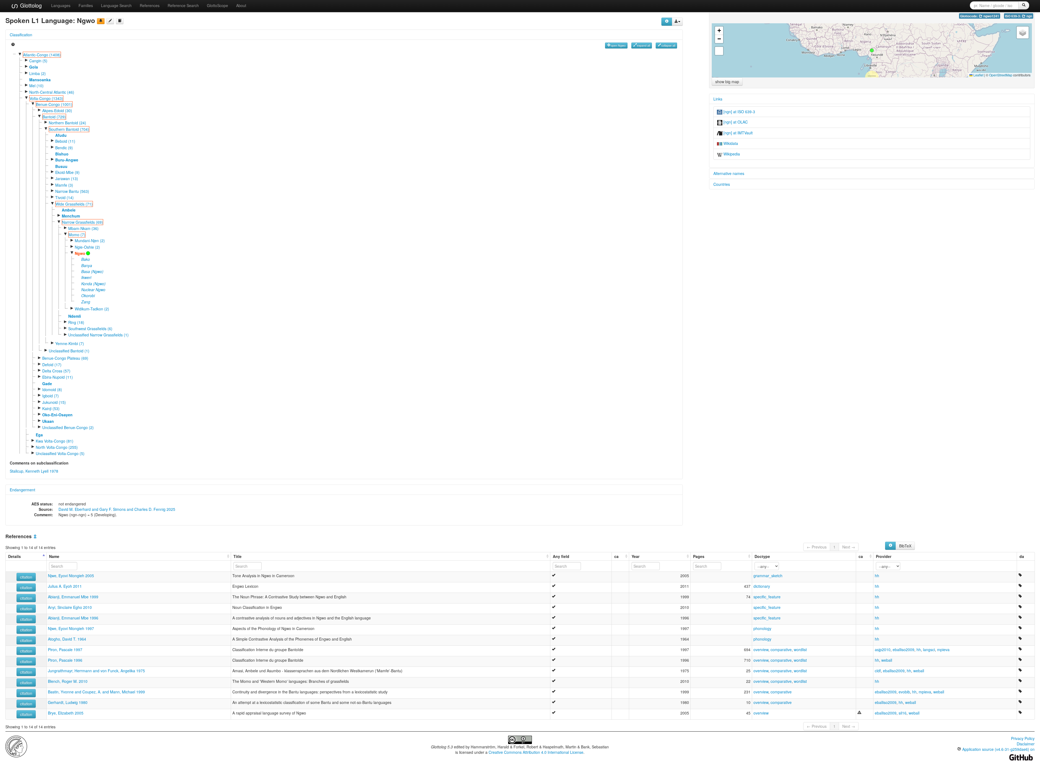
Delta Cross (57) (56, 371)
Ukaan (48, 421)
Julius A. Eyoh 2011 (65, 586)
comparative (781, 649)
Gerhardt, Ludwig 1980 (67, 702)
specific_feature (767, 596)
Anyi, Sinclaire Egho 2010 (70, 607)
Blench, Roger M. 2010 (67, 681)
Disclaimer (1026, 743)
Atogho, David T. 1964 (67, 639)
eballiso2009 (903, 649)
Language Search (116, 5)
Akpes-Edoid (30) (57, 110)
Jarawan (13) (66, 178)
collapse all (668, 45)
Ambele (69, 210)
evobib (904, 691)
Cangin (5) (38, 60)
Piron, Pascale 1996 (65, 660)
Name (54, 556)
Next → (848, 547)
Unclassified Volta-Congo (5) (60, 453)
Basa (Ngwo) (92, 271)
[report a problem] (101, 21)
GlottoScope (217, 5)
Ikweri (86, 277)
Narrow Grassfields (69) (82, 222)
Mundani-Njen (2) (90, 240)
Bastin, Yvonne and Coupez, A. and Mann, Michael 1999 (96, 691)
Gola (33, 67)
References (150, 5)
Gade (47, 383)
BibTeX (905, 545)
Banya (86, 265)
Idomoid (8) (52, 389)
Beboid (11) (65, 141)
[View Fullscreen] (719, 51)
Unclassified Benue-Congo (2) (68, 427)
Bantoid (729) (54, 116)
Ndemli (74, 316)
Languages (60, 5)
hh (877, 575)
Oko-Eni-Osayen (57, 414)
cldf (878, 670)
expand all (643, 45)
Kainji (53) (51, 408)
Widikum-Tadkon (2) (92, 308)
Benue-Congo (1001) (54, 104)
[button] (872, 50)
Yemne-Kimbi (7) (69, 343)
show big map (727, 81)
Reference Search (183, 5)
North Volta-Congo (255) (57, 447)
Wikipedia (731, 154)
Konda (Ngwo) (93, 283)
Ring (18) (76, 322)
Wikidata (730, 143)
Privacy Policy (1023, 738)
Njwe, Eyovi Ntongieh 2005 (71, 575)
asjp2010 (882, 649)
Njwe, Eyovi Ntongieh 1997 (71, 628)
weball (886, 660)
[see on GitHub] (110, 21)
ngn (1029, 16)
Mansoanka (40, 79)
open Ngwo (618, 45)
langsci (929, 649)
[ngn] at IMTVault (737, 132)
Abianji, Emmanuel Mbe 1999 (73, 596)
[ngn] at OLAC (735, 122)
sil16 (902, 713)
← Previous (817, 547)
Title (237, 556)
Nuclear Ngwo (93, 289)
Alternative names (728, 173)
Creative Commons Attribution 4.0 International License (536, 752)
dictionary (761, 586)
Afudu (61, 135)
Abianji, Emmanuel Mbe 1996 (73, 618)
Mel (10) (36, 85)
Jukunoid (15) (54, 402)
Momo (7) (77, 234)
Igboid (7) (50, 395)
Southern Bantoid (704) (69, 129)
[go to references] (119, 21)
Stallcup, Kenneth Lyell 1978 (34, 471)
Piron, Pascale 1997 (65, 649)
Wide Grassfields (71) (74, 204)
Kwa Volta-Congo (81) (54, 441)
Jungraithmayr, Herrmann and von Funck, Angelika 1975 (96, 670)
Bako (85, 259)
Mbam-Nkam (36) (83, 228)
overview (760, 649)
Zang (85, 301)
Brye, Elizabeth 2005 (65, 713)
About (241, 5)
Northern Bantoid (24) (67, 122)
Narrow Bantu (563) (72, 191)
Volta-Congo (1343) (46, 98)
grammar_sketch (767, 575)
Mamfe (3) (64, 185)
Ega (39, 434)
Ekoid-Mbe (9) (67, 172)
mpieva (943, 649)
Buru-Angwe (66, 160)
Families (86, 5)
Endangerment (22, 489)
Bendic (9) (64, 147)
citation (26, 577)
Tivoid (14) (64, 197)
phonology (762, 628)
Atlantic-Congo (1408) (42, 54)
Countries (721, 184)
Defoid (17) (51, 364)
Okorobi (88, 295)
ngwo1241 (991, 16)
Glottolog (30, 5)
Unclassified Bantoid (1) (69, 350)
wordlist (800, 649)
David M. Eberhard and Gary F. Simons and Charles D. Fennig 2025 (116, 509)
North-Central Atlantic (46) (51, 92)
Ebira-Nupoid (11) (57, 377)
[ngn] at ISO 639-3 (738, 111)
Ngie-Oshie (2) (87, 247)
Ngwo (80, 253)
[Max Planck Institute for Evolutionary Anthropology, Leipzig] (16, 746)
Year (635, 556)
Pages (698, 556)
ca (616, 556)
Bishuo (62, 154)
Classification (21, 34)
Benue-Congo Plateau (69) (65, 358)
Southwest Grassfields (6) (90, 328)
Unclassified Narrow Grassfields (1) (98, 334)
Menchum (71, 216)
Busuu (61, 166)
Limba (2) (37, 73)
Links (717, 99)
